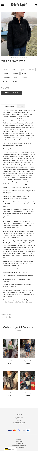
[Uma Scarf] (10, 381)
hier (26, 184)
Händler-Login (19, 441)
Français (15, 73)
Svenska (31, 69)
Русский (14, 81)
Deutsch (5, 73)
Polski (16, 77)
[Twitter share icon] (6, 317)
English (22, 69)
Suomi (24, 73)
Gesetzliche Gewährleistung (19, 445)
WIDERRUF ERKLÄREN (19, 447)
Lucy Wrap (10, 361)
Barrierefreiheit (19, 443)
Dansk (5, 69)
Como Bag (28, 393)
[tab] (9, 106)
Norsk (13, 69)
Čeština (25, 77)
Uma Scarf (10, 393)
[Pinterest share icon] (10, 317)
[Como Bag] (27, 381)
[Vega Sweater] (27, 349)
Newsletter (19, 439)
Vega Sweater (28, 361)
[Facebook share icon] (2, 317)
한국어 (5, 81)
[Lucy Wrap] (10, 349)
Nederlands (6, 77)
